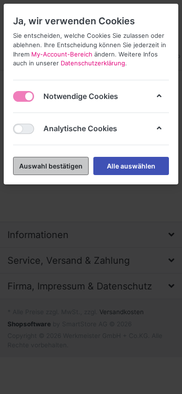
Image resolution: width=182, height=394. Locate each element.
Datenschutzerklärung (93, 63)
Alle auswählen (131, 166)
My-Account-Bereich (61, 54)
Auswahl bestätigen (51, 166)
